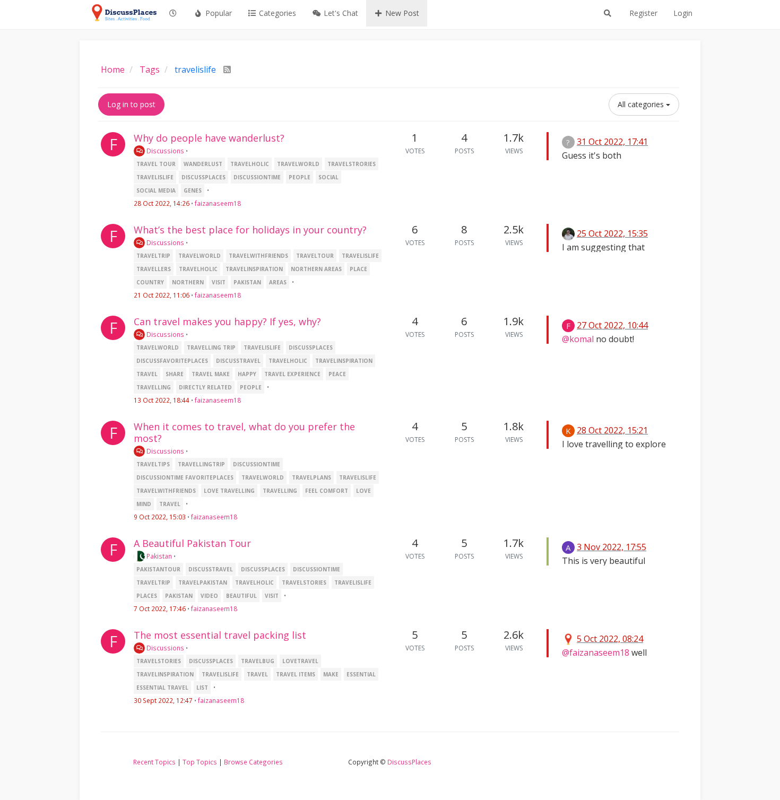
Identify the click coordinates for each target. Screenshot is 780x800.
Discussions (164, 150)
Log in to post (131, 104)
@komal (578, 339)
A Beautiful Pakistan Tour (192, 543)
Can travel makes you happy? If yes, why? (227, 321)
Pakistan (158, 556)
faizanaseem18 (218, 203)
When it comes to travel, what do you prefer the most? (244, 432)
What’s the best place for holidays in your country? (250, 229)
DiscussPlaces (409, 762)
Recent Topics (154, 762)
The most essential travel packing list (220, 635)
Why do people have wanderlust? (209, 138)
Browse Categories (253, 762)
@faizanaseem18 (595, 652)
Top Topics (200, 762)
